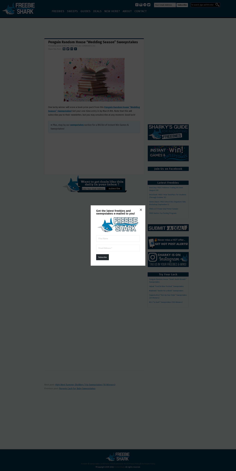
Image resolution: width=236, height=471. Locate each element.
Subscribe (102, 257)
